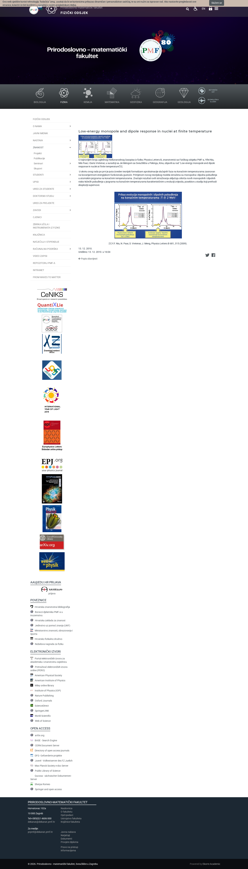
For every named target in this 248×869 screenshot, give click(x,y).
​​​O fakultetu (66, 811)
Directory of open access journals (52, 750)
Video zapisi (40, 256)
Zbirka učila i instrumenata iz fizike (46, 226)
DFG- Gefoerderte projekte (48, 755)
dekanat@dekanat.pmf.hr (41, 821)
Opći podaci (67, 815)
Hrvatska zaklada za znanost (50, 620)
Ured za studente (43, 189)
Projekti (38, 153)
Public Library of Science (47, 770)
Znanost (38, 147)
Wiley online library (44, 685)
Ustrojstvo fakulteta (71, 818)
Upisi (36, 181)
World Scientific (43, 715)
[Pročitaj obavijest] (95, 146)
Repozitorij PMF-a (44, 263)
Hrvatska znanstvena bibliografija (52, 607)
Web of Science (43, 721)
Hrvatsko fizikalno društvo (48, 639)
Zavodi (37, 210)
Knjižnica (39, 234)
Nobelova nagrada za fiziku (49, 644)
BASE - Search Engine (46, 740)
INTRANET (38, 270)
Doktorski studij (43, 196)
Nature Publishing (44, 695)
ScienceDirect (42, 705)
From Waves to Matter (47, 277)
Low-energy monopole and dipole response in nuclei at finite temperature (145, 131)
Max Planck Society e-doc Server (51, 765)
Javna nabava (68, 832)
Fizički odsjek (41, 119)
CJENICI (37, 217)
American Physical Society (48, 675)
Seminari (38, 163)
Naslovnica (66, 808)
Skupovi (38, 168)
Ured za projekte (43, 203)
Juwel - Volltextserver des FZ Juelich (54, 760)
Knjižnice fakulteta (70, 821)
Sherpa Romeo (42, 784)
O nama (37, 126)
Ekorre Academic (211, 864)
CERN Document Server (47, 745)
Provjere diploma (69, 842)
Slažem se (216, 3)
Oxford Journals (43, 700)
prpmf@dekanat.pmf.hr (40, 832)
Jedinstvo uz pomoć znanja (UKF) (52, 625)
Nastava (38, 140)
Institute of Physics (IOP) (48, 690)
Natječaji (65, 835)
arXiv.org (39, 735)
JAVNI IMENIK (40, 133)
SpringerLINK (42, 710)
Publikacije (39, 158)
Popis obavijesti (88, 258)
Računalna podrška (45, 249)
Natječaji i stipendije (46, 241)
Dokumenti (66, 838)
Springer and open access (48, 789)
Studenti (38, 174)
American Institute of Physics (50, 680)
